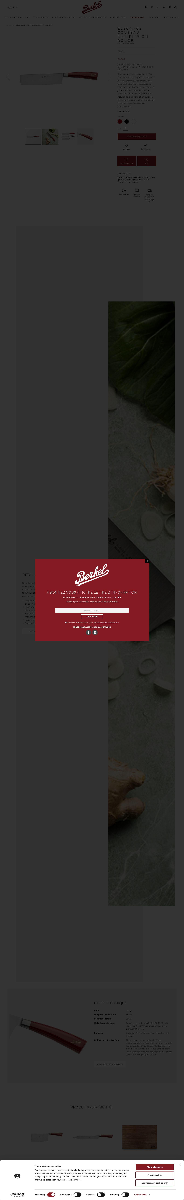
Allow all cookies (155, 1167)
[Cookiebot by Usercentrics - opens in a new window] (17, 1195)
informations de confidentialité (106, 623)
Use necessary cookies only (155, 1183)
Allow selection (154, 1175)
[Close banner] (180, 1164)
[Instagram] (95, 632)
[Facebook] (88, 632)
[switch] (77, 1195)
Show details (140, 1195)
